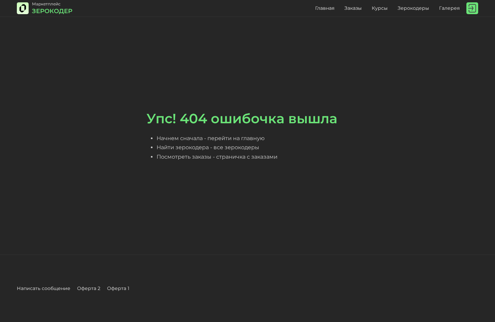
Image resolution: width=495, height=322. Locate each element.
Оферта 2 (88, 288)
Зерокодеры (413, 8)
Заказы (353, 8)
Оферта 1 (118, 288)
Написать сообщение (43, 288)
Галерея (449, 8)
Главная (324, 8)
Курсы (380, 8)
